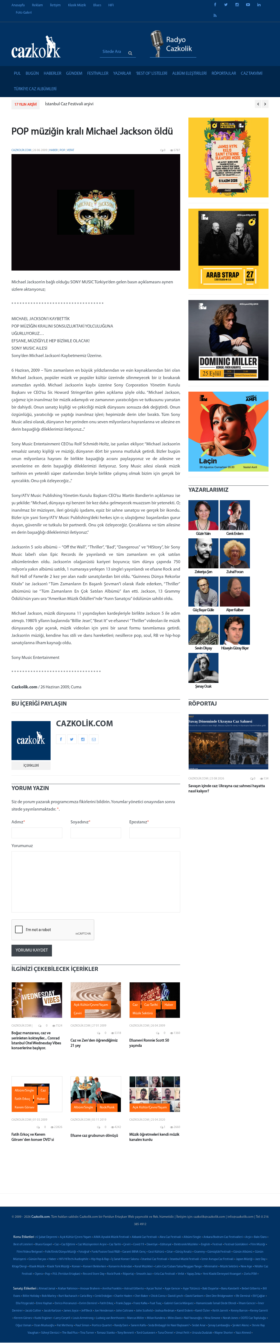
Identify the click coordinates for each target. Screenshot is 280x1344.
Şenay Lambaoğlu (219, 1325)
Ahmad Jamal (47, 1288)
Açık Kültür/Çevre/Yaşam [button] (91, 1005)
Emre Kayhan (44, 1303)
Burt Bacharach (68, 1296)
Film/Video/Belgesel (30, 1251)
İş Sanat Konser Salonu (125, 1259)
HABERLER (52, 74)
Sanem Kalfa (138, 1325)
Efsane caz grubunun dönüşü (94, 1136)
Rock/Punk (113, 1274)
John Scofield (144, 1310)
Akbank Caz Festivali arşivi (86, 104)
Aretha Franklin (112, 1288)
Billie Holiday (31, 1296)
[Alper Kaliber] (233, 592)
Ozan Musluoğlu (44, 1325)
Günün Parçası (37, 1259)
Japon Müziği (244, 1259)
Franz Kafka (140, 1303)
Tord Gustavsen (145, 1332)
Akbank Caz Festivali (144, 1237)
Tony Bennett (125, 1332)
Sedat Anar (199, 1325)
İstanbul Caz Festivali (154, 1259)
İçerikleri (31, 765)
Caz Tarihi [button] (151, 1005)
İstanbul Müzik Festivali (184, 1259)
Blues (97, 5)
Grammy (199, 1251)
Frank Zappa (123, 1303)
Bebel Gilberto (251, 1288)
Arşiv (248, 1237)
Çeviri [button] (78, 1013)
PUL (17, 74)
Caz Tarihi (115, 1244)
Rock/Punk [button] (107, 1107)
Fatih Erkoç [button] (22, 1099)
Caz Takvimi (251, 74)
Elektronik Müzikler (186, 1244)
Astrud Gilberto (134, 1288)
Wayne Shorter (223, 1332)
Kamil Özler (202, 1310)
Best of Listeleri (23, 1244)
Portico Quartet (102, 1325)
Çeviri (127, 1244)
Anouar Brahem (90, 1288)
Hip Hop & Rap (100, 1259)
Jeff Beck (86, 1310)
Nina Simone (212, 1318)
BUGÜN (32, 74)
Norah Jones (230, 1318)
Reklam (37, 5)
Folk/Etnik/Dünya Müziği (60, 1251)
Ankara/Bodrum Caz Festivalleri (223, 1237)
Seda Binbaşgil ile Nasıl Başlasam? (168, 1325)
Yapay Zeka (193, 1274)
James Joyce (71, 1310)
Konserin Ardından (120, 1266)
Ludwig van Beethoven (110, 1318)
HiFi (111, 5)
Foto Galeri (24, 12)
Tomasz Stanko (106, 1332)
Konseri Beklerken (94, 1266)
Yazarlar (122, 74)
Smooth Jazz (144, 1274)
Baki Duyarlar (210, 1288)
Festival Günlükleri (236, 1244)
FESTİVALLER (97, 74)
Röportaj (128, 1274)
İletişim (55, 5)
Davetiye (152, 1244)
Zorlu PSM (250, 1274)
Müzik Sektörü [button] (143, 1013)
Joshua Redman (164, 1310)
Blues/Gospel (43, 1244)
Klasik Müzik (77, 5)
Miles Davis (175, 1318)
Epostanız (139, 822)
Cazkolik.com (21, 150)
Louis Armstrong (83, 1318)
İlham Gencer (247, 1303)
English (205, 1244)
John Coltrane (124, 1310)
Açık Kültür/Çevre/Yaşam (75, 1237)
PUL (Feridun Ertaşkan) (66, 1274)
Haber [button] (169, 1005)
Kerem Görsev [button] (24, 1107)
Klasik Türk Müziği (58, 1266)
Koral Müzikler (144, 1266)
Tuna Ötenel (165, 1332)
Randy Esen (121, 1325)
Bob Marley (49, 1296)
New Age (246, 1266)
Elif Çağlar (259, 1296)
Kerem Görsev (23, 1318)
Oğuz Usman (23, 1325)
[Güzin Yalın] (202, 515)
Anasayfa (18, 5)
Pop (63, 150)
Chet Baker (141, 1296)
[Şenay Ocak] (202, 668)
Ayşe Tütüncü (191, 1288)
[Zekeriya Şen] (202, 553)
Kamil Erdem (185, 1310)
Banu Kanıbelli (230, 1288)
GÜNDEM (74, 74)
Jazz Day (260, 1259)
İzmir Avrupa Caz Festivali (218, 1259)
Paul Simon (82, 1325)
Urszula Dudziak (202, 1332)
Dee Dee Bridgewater (219, 1296)
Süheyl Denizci (50, 1332)
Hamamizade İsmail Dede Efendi (216, 1303)
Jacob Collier (33, 1310)
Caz (56, 1244)
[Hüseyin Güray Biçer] (233, 630)
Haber (53, 150)
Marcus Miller (135, 1318)
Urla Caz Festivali (164, 1274)
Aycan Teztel (154, 1288)
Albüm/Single (192, 1237)
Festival (217, 1244)
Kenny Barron (239, 1310)
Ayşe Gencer (172, 1288)
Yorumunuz (22, 846)
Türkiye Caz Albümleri (35, 89)
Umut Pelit (182, 1332)
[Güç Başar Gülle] (202, 592)
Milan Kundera (156, 1318)
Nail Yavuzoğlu (193, 1318)
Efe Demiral (243, 1296)
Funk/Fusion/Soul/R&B (106, 1251)
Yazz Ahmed (243, 1332)
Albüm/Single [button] (24, 1090)
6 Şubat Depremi (46, 1237)
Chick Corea (158, 1296)
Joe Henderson (104, 1310)
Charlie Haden (123, 1296)
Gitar (170, 1251)
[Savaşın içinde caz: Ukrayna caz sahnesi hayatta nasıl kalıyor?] (228, 742)
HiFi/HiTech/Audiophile (74, 1259)
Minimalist (211, 1266)
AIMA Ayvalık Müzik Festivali (111, 1237)
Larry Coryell (62, 1318)
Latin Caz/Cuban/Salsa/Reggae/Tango (178, 1266)
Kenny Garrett (259, 1310)
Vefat (70, 150)
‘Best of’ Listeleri (151, 74)
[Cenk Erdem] (233, 515)
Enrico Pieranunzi (66, 1303)
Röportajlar (224, 74)
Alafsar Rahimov (68, 1288)
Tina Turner (87, 1332)
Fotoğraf (83, 1251)
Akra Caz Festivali (170, 1237)
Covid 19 (138, 1244)
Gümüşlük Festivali (219, 1251)
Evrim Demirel (88, 1303)
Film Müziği (257, 1244)
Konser (76, 1266)
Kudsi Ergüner (43, 1318)
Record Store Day (93, 1274)
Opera (39, 1274)
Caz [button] (135, 1005)
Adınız (18, 822)
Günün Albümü (242, 1251)
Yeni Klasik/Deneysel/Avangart (222, 1274)
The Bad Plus (70, 1332)
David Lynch (175, 1296)
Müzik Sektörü (229, 1266)
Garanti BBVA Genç (134, 1251)
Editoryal (165, 1244)
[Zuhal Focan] (233, 553)
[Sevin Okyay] (202, 630)
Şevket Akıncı (240, 1325)
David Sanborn (194, 1296)
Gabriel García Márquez (179, 1303)
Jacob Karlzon (52, 1310)
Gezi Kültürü (156, 1251)
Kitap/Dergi (19, 1266)
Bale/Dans (260, 1237)
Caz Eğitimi (68, 1244)
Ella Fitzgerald (25, 1303)
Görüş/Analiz (183, 1251)
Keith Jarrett (220, 1310)
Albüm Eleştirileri (189, 74)
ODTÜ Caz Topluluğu (253, 1318)
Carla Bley (86, 1296)
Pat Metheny (65, 1325)
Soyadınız (81, 822)
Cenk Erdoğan (103, 1296)
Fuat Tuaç (156, 1303)
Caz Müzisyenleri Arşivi (92, 1244)
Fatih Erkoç (106, 1303)
